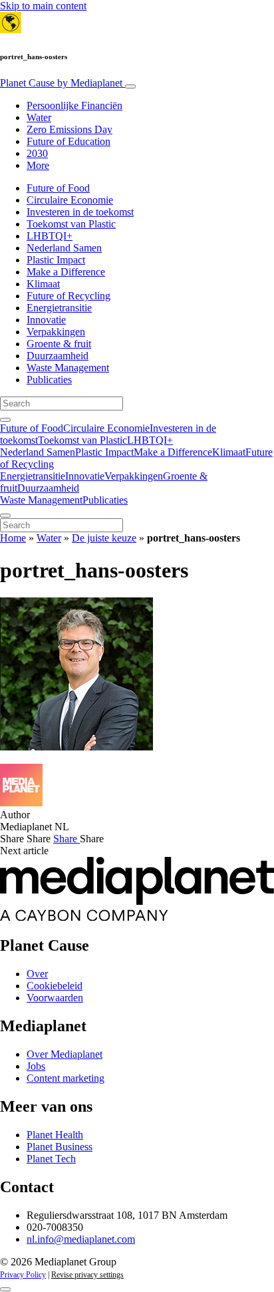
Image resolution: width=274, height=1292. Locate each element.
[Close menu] (5, 516)
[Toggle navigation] (130, 86)
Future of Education (68, 141)
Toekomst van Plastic (71, 224)
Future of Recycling (68, 295)
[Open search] (5, 420)
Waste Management (68, 367)
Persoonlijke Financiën (74, 105)
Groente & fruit (59, 343)
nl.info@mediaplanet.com (81, 1239)
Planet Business (59, 1146)
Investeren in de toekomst (80, 212)
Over (37, 973)
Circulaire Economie (70, 200)
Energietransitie (59, 307)
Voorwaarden (55, 997)
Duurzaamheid (57, 355)
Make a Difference (66, 271)
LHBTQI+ (49, 236)
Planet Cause (61, 82)
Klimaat (43, 283)
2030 (37, 153)
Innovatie (46, 319)
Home (13, 538)
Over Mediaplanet (64, 1054)
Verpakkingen (56, 331)
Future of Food (58, 188)
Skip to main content (43, 5)
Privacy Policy (23, 1274)
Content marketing (65, 1078)
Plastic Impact (56, 259)
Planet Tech (51, 1158)
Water (39, 117)
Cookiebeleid (54, 985)
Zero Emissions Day (69, 129)
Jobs (36, 1066)
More (38, 165)
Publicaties (49, 379)
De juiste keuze (104, 538)
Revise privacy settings (87, 1274)
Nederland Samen (64, 247)
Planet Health (55, 1134)
